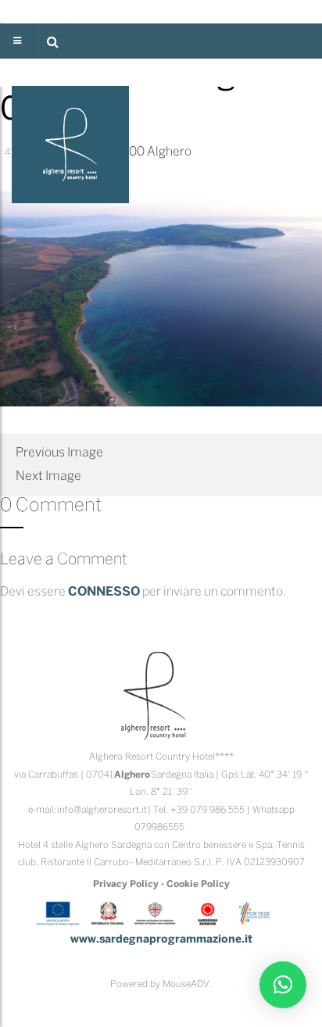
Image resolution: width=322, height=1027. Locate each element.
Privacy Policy (126, 884)
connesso (104, 592)
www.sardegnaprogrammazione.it (161, 940)
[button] (52, 41)
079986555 (159, 827)
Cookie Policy (198, 884)
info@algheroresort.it (102, 810)
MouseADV (186, 984)
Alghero (169, 152)
